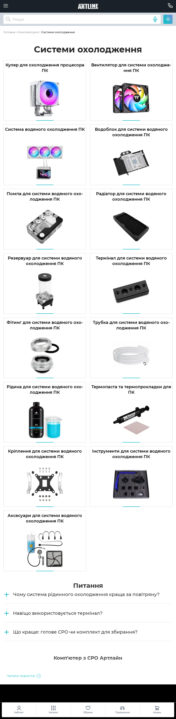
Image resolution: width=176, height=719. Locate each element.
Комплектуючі (28, 32)
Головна (9, 32)
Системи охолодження (58, 32)
